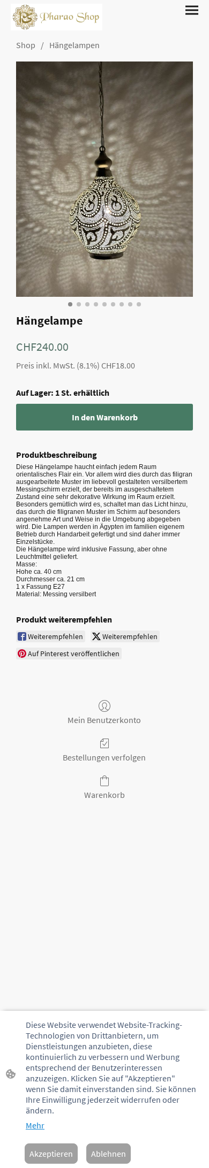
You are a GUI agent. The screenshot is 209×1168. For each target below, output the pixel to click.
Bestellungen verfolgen (104, 757)
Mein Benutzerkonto (104, 719)
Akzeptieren (51, 1153)
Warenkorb (104, 794)
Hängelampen (74, 45)
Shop (25, 45)
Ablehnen (108, 1153)
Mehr (35, 1125)
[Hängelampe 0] (104, 179)
